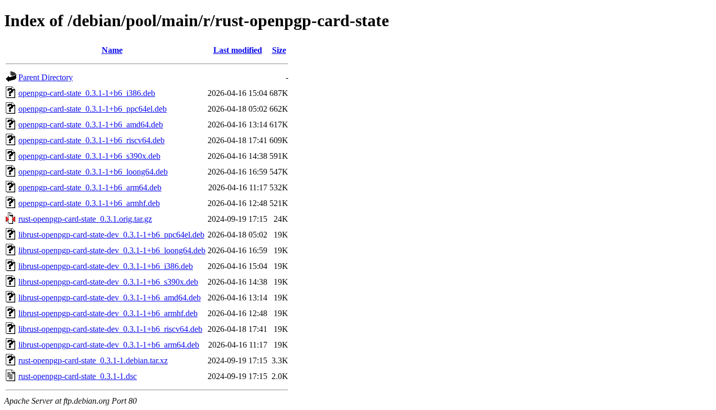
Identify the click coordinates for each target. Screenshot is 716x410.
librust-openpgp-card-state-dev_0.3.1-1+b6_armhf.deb (108, 313)
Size (279, 50)
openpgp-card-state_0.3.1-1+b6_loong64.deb (93, 171)
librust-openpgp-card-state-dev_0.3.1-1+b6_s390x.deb (108, 281)
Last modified (237, 50)
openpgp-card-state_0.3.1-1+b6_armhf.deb (89, 203)
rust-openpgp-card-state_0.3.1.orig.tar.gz (85, 218)
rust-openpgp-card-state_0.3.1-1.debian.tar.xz (93, 360)
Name (112, 50)
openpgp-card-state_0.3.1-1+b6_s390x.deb (89, 156)
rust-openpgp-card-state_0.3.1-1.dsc (77, 376)
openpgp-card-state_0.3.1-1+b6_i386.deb (86, 93)
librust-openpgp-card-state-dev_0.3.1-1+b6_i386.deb (105, 266)
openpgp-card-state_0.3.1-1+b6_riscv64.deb (91, 140)
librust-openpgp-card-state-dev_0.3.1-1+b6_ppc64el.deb (111, 234)
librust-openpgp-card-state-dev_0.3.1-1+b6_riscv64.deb (110, 329)
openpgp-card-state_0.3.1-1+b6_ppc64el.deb (92, 108)
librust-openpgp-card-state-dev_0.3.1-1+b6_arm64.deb (108, 344)
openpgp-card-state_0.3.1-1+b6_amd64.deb (90, 124)
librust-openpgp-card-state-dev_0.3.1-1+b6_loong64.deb (111, 250)
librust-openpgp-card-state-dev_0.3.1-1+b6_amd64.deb (109, 297)
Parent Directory (45, 77)
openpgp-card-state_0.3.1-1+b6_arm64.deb (89, 187)
